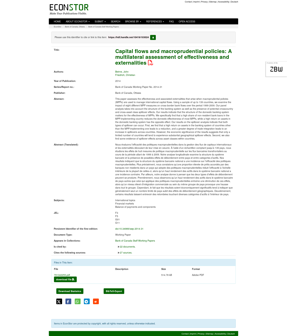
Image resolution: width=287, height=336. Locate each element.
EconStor (57, 26)
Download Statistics (69, 291)
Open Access (187, 21)
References (154, 21)
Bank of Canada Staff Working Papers (103, 26)
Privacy (204, 1)
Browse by (132, 21)
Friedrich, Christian (125, 75)
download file (64, 279)
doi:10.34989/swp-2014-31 (129, 228)
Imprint (196, 1)
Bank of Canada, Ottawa (75, 26)
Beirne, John (122, 71)
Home (57, 21)
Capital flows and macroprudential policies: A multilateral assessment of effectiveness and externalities (173, 56)
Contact (188, 1)
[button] (59, 301)
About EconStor (77, 21)
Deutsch (234, 1)
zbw (276, 69)
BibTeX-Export (114, 291)
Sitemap (213, 1)
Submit (99, 21)
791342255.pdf (62, 275)
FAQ (171, 21)
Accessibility (223, 1)
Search (115, 21)
